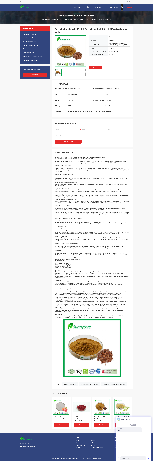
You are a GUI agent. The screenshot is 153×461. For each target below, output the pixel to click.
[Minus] (149, 419)
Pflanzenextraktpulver (55, 19)
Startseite (45, 19)
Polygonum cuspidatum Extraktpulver (114, 384)
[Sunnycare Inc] (26, 7)
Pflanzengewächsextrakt (30, 60)
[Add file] (118, 458)
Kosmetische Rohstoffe (30, 41)
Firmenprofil (79, 440)
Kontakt (78, 447)
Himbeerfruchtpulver (70, 384)
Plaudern (35, 75)
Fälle (92, 442)
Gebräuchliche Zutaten (29, 49)
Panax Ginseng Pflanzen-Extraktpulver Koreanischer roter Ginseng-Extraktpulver (101, 419)
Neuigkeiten (94, 440)
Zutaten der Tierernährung (30, 45)
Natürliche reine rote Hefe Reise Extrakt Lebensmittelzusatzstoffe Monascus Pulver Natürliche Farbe (81, 419)
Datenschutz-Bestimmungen (97, 447)
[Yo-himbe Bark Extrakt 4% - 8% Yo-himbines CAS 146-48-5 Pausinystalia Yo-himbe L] (70, 51)
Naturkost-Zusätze (28, 38)
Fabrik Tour (79, 442)
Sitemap (93, 445)
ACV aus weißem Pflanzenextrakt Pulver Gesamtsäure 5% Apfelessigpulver (60, 419)
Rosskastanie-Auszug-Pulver (89, 384)
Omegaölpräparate (28, 52)
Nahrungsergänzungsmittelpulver (32, 56)
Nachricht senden (68, 142)
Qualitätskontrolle (80, 445)
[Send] (148, 458)
